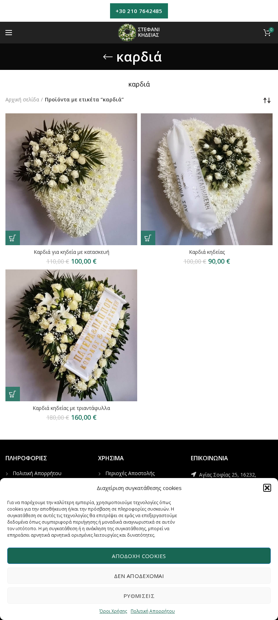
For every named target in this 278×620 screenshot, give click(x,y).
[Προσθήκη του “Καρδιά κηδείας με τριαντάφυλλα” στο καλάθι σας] (12, 394)
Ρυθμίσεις (139, 595)
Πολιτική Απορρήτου (153, 611)
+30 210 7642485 (139, 10)
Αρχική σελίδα (22, 99)
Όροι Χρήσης (113, 611)
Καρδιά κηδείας (207, 252)
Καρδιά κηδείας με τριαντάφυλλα (71, 408)
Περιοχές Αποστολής (130, 473)
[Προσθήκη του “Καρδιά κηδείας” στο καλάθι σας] (148, 238)
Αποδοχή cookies (139, 556)
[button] (267, 487)
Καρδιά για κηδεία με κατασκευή (71, 252)
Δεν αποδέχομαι (139, 575)
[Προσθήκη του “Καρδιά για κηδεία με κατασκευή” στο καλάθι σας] (12, 238)
